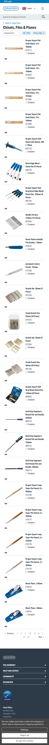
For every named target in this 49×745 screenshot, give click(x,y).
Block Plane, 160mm (34, 608)
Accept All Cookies (24, 740)
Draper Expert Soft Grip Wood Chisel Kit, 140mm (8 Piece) (34, 390)
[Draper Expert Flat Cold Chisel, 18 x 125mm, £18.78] (14, 97)
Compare (31, 53)
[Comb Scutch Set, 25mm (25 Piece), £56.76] (14, 321)
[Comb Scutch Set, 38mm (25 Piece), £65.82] (14, 370)
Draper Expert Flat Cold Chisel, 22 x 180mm (33, 43)
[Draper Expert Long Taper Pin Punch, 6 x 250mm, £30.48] (14, 518)
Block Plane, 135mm (34, 583)
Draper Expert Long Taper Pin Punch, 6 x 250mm (34, 512)
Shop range (37, 33)
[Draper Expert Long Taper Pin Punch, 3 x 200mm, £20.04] (14, 567)
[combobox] (29, 8)
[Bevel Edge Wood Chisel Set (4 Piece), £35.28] (14, 171)
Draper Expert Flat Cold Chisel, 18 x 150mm (33, 68)
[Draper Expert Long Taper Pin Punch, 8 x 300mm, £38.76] (14, 493)
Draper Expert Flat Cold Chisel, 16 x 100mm (33, 117)
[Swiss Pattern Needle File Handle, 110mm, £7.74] (14, 247)
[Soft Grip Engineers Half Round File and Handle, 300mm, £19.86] (14, 468)
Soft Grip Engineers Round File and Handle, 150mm (35, 439)
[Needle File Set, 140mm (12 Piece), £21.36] (14, 223)
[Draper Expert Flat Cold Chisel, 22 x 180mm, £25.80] (14, 48)
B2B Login (8, 1)
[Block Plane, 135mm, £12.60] (14, 591)
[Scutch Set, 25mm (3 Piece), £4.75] (14, 346)
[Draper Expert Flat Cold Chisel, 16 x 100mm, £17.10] (14, 122)
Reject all (24, 735)
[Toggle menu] (42, 8)
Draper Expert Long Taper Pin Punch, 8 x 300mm (34, 488)
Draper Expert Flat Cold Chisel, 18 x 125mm (33, 92)
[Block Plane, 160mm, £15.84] (14, 616)
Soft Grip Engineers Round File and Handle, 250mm (35, 414)
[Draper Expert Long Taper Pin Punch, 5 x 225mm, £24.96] (14, 542)
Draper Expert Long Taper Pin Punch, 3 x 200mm (34, 562)
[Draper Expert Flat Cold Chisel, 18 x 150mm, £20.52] (14, 73)
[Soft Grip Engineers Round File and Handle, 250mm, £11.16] (14, 419)
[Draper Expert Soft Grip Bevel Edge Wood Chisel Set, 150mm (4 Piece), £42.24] (14, 197)
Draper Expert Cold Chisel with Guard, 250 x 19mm (35, 141)
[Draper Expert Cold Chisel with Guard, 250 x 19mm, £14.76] (14, 147)
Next (40, 637)
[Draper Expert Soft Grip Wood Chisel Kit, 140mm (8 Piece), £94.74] (14, 395)
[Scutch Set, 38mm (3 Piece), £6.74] (14, 296)
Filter (28, 33)
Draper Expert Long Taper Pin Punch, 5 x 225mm (34, 537)
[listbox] (12, 33)
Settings (24, 729)
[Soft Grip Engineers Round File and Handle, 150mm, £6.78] (14, 444)
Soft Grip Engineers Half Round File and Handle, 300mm (34, 463)
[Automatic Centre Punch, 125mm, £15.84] (14, 272)
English (29, 8)
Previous (10, 633)
